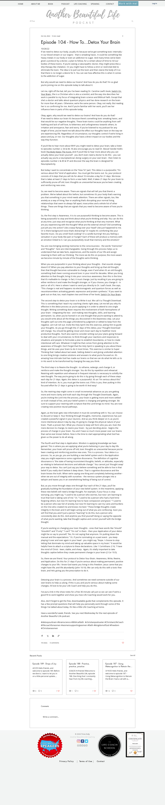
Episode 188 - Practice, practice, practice (79, 665)
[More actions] (122, 36)
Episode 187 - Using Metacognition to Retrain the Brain (117, 665)
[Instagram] (78, 741)
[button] (132, 21)
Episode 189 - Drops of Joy (44, 663)
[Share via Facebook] (42, 636)
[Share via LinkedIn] (53, 636)
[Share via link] (58, 636)
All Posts (32, 21)
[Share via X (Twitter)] (47, 636)
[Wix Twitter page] (86, 741)
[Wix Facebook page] (82, 741)
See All (132, 655)
